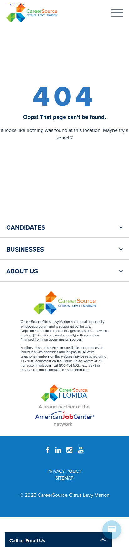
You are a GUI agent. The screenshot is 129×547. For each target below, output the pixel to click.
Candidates (25, 228)
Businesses (25, 249)
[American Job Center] (65, 414)
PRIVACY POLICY (64, 471)
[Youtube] (81, 450)
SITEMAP (64, 478)
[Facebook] (48, 450)
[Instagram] (69, 450)
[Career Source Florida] (64, 393)
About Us (22, 271)
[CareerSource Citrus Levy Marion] (31, 12)
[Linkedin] (58, 450)
